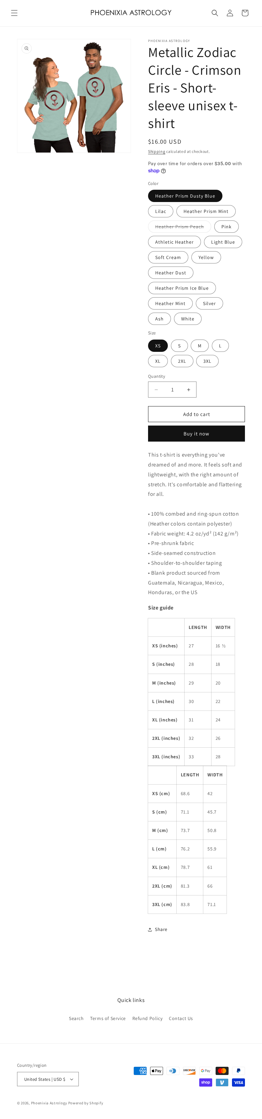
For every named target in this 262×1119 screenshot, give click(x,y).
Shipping (156, 151)
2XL (182, 361)
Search (76, 1018)
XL (158, 361)
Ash (159, 319)
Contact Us (181, 1018)
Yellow (206, 257)
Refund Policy (147, 1018)
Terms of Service (108, 1018)
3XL (207, 361)
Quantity (156, 376)
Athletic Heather (174, 242)
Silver (209, 303)
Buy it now (196, 433)
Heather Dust (170, 273)
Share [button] (161, 929)
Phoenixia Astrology (49, 1103)
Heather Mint (170, 303)
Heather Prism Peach (183, 228)
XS (158, 346)
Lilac (160, 211)
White (187, 319)
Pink (226, 227)
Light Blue (223, 242)
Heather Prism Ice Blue (182, 288)
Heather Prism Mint (206, 211)
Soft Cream (168, 257)
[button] (14, 12)
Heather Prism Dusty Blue (185, 196)
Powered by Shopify (85, 1103)
